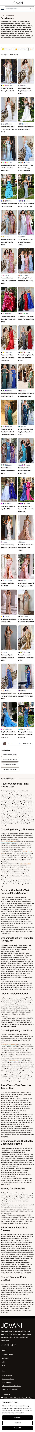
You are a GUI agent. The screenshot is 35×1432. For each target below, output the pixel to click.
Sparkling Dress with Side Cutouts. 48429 (9, 620)
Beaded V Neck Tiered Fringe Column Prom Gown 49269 (9, 129)
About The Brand (7, 1355)
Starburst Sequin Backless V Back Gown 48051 (8, 470)
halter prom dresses (15, 1061)
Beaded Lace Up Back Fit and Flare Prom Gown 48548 (26, 357)
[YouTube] (2, 1345)
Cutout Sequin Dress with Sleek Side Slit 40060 (26, 205)
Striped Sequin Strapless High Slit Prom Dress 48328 (25, 242)
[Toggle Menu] (2, 8)
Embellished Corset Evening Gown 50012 (7, 89)
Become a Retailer (8, 1379)
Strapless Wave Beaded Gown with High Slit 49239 (8, 242)
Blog (3, 1365)
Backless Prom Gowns (10, 755)
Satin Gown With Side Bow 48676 (7, 584)
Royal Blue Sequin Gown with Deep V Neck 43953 (25, 695)
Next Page (26, 744)
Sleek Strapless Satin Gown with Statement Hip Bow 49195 (26, 508)
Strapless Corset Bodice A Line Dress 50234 (9, 205)
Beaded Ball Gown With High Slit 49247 (8, 507)
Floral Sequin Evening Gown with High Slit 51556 (9, 546)
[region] (17, 1415)
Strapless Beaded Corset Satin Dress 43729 (26, 128)
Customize (17, 1423)
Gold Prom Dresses (8, 49)
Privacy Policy (6, 1382)
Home (2, 15)
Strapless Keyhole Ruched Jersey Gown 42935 (9, 395)
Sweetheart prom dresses (9, 1045)
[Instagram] (15, 1345)
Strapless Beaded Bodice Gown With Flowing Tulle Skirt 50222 (8, 734)
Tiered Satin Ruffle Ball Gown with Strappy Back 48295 (8, 319)
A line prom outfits (25, 864)
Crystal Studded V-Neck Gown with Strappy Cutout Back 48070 (25, 167)
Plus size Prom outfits (10, 759)
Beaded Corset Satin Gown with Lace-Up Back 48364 (26, 657)
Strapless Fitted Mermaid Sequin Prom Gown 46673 (26, 318)
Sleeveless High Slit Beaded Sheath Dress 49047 (7, 657)
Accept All (17, 1417)
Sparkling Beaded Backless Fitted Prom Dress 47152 (24, 470)
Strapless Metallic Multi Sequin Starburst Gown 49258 (25, 431)
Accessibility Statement (10, 1389)
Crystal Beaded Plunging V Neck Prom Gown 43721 (26, 620)
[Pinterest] (8, 1345)
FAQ (3, 1362)
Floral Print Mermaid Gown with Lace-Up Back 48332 (26, 547)
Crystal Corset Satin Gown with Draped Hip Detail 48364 (7, 357)
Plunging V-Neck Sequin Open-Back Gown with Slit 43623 (25, 734)
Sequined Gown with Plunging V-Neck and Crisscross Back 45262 (8, 431)
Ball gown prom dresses (8, 842)
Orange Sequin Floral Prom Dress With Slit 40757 (26, 395)
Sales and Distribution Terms (11, 1386)
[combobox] (19, 8)
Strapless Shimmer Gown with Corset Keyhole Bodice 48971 (8, 167)
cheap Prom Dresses (9, 764)
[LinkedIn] (11, 1345)
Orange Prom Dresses (22, 49)
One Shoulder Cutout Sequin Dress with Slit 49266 (25, 90)
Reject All (17, 1428)
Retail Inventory (7, 1375)
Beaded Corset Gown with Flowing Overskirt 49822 (26, 584)
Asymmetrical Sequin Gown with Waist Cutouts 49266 (8, 280)
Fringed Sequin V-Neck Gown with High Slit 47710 (26, 279)
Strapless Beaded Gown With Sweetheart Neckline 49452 (9, 696)
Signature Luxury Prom (10, 769)
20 (19, 744)
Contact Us (5, 1358)
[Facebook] (5, 1345)
